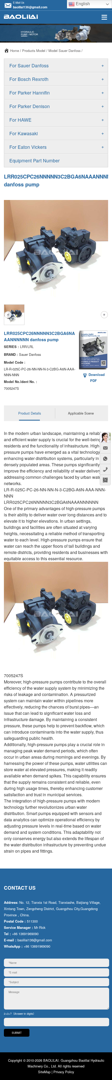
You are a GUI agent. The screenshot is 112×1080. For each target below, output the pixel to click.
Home (14, 50)
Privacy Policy (63, 1071)
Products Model (33, 50)
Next (104, 314)
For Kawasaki (23, 133)
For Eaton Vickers (28, 147)
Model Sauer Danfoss (64, 50)
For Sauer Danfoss (29, 65)
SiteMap (44, 1071)
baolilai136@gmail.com (30, 7)
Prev (8, 314)
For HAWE (20, 119)
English (82, 4)
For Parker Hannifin (29, 92)
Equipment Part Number (34, 160)
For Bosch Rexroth (28, 79)
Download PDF (96, 377)
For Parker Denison (29, 106)
